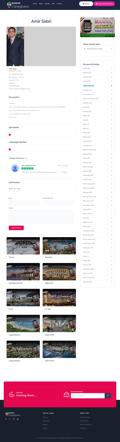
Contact (59, 3)
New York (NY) (87, 214)
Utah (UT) (86, 256)
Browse (47, 3)
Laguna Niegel (14, 361)
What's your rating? (15, 188)
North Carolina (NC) (89, 184)
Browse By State (85, 417)
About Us (45, 417)
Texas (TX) (86, 252)
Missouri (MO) (87, 171)
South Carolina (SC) (89, 239)
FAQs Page (46, 421)
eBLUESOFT (68, 438)
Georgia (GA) (87, 111)
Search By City (84, 421)
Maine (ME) (86, 158)
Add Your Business (86, 424)
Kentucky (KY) (87, 141)
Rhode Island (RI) (88, 235)
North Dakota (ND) (88, 188)
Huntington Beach (16, 283)
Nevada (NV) (87, 209)
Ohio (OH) (86, 218)
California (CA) (88, 86)
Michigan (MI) (87, 162)
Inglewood (49, 283)
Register (87, 4)
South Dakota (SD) (89, 243)
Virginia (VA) (86, 260)
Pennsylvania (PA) (88, 231)
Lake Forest (49, 361)
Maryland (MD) (87, 154)
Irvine (11, 309)
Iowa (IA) (85, 120)
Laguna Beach (14, 335)
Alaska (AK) (86, 68)
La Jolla (48, 309)
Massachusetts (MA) (89, 150)
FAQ (53, 3)
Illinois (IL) (86, 128)
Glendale (48, 257)
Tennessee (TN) (88, 248)
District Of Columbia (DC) (91, 98)
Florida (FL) (86, 107)
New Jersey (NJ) (88, 201)
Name (10, 198)
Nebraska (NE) (87, 192)
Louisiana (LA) (87, 145)
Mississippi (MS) (88, 175)
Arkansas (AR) (87, 77)
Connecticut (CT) (88, 94)
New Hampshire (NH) (89, 197)
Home (35, 3)
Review (11, 208)
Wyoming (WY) (87, 282)
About (41, 3)
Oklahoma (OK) (87, 222)
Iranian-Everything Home (105, 4)
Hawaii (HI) (86, 116)
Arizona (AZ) (87, 81)
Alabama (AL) (87, 73)
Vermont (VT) (87, 265)
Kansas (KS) (87, 137)
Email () (47, 198)
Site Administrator (29, 166)
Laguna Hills (49, 335)
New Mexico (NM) (88, 205)
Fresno (11, 257)
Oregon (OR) (87, 226)
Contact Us (83, 428)
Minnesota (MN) (88, 167)
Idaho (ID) (86, 124)
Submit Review (16, 228)
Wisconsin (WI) (87, 273)
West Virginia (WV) (88, 277)
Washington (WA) (88, 269)
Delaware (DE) (87, 103)
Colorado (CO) (87, 90)
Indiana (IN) (86, 133)
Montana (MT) (87, 179)
